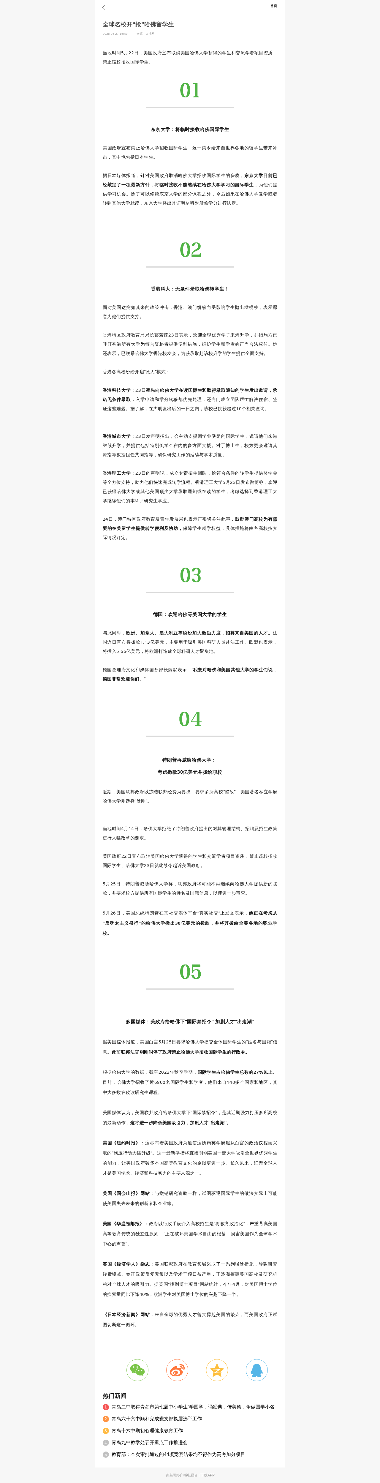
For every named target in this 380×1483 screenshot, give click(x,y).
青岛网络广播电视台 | (183, 1475)
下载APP (207, 1475)
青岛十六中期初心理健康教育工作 (147, 1430)
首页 (273, 6)
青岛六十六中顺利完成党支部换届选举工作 (157, 1418)
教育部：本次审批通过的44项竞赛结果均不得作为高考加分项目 (178, 1454)
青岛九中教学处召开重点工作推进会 (150, 1442)
